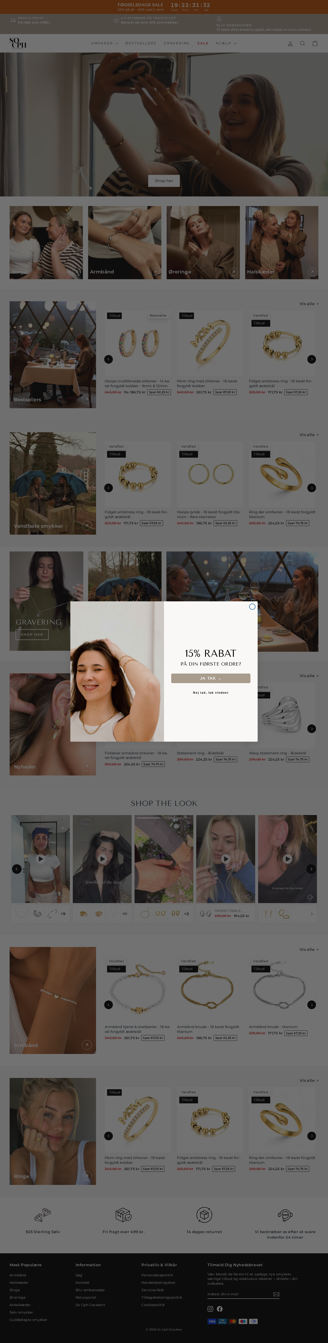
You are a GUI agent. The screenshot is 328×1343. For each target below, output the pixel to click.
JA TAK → (211, 678)
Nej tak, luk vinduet (211, 692)
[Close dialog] (252, 606)
